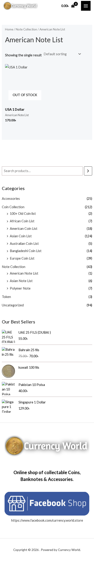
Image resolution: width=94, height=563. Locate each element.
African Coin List (22, 221)
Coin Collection (13, 207)
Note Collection (13, 267)
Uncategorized (13, 305)
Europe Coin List (22, 258)
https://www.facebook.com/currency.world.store (47, 520)
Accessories (11, 198)
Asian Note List (21, 281)
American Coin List (23, 228)
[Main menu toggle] (86, 5)
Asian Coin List (21, 236)
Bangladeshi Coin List (26, 251)
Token (6, 297)
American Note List (24, 273)
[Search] (88, 170)
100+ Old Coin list (23, 213)
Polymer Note (20, 288)
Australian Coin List (24, 243)
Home (9, 29)
